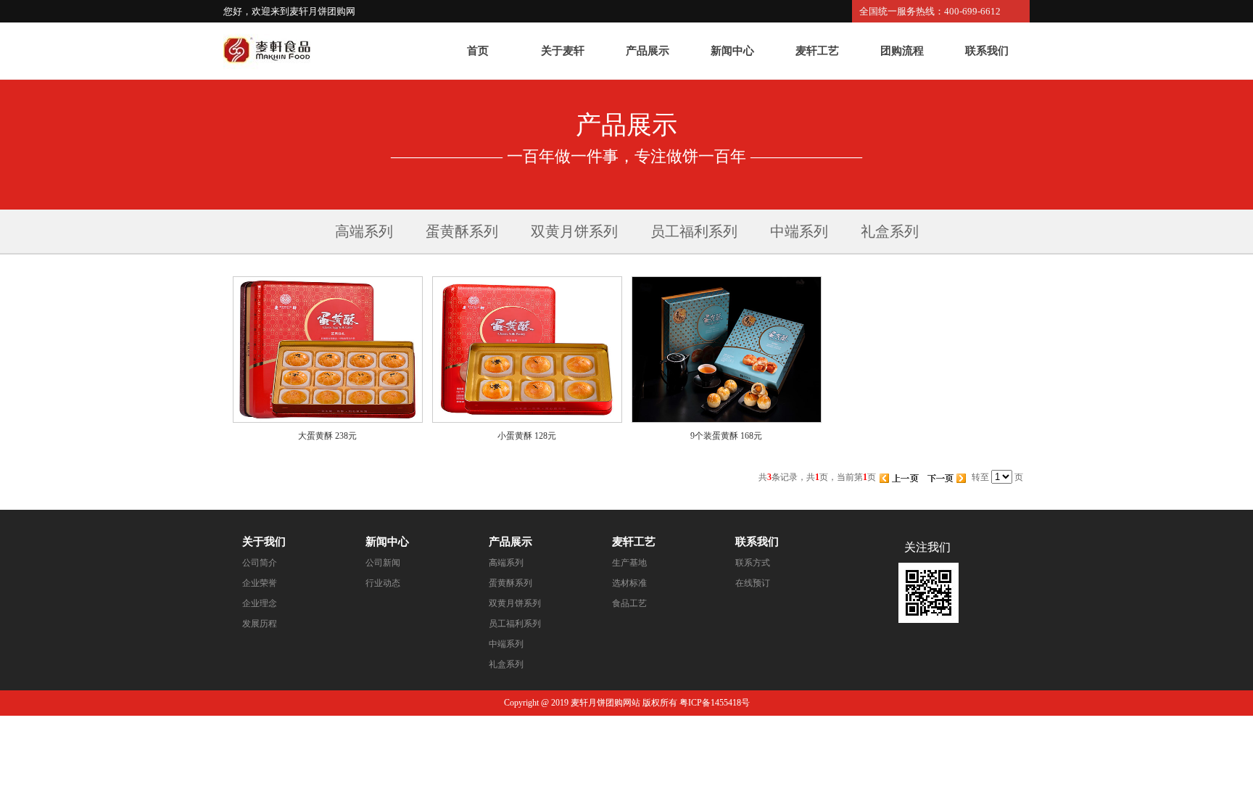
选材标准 (629, 583)
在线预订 (752, 583)
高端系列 (364, 231)
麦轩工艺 (817, 51)
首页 (478, 51)
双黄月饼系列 (574, 231)
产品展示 (647, 51)
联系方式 (752, 563)
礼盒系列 (890, 231)
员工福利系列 (693, 231)
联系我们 (987, 51)
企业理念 (259, 603)
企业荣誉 (259, 583)
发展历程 (259, 624)
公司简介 (259, 563)
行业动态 (382, 583)
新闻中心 (732, 51)
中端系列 (799, 231)
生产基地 (629, 563)
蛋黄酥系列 (462, 231)
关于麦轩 (562, 51)
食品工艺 (629, 603)
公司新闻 (382, 563)
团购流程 (902, 51)
